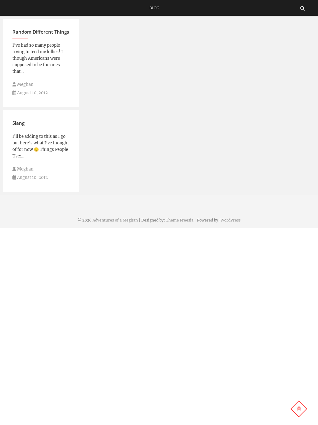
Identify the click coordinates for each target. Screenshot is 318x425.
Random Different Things (40, 32)
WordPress (230, 220)
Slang (18, 123)
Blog (154, 8)
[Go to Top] (298, 408)
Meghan (25, 84)
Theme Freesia (179, 220)
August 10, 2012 (32, 93)
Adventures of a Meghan (115, 220)
